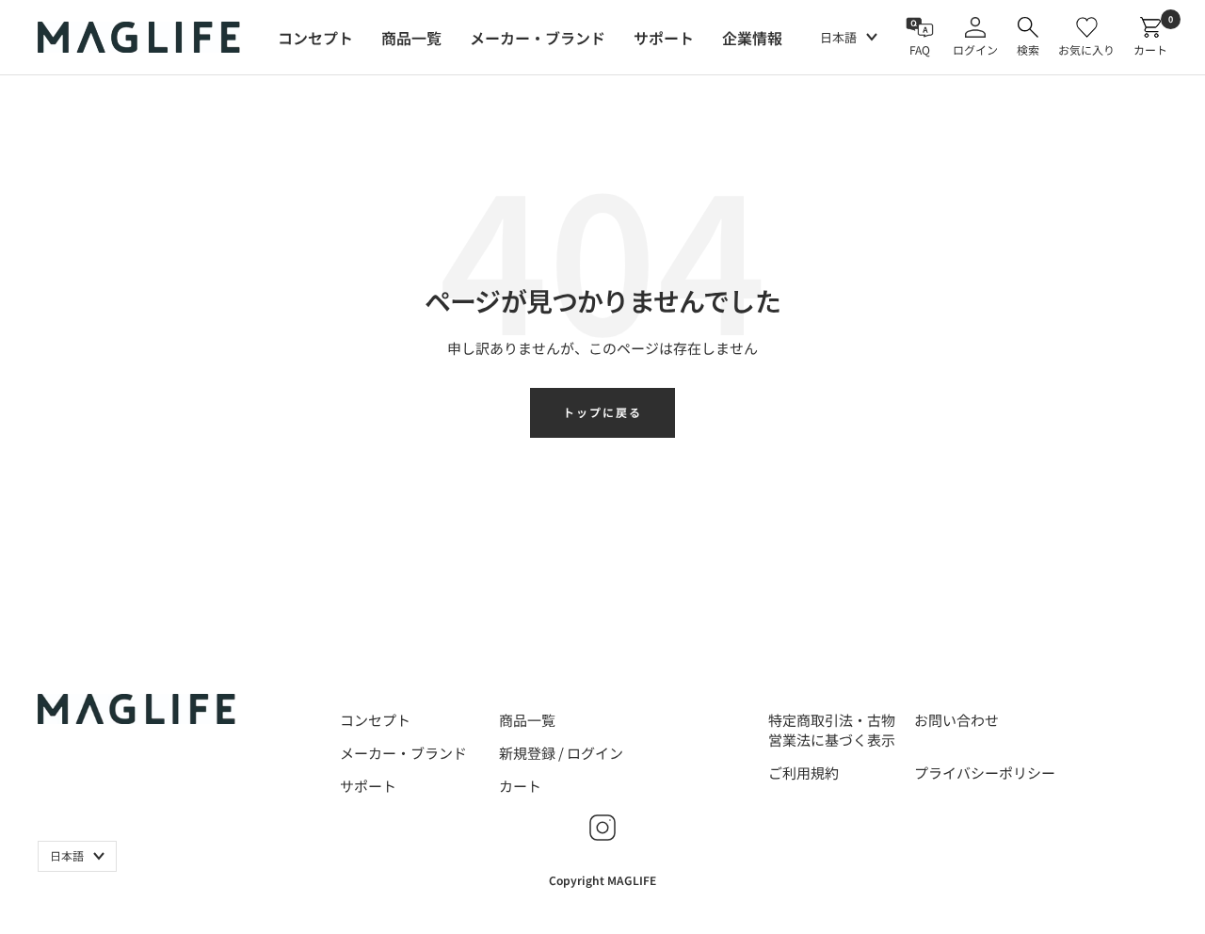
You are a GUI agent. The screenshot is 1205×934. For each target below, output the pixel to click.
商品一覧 (527, 720)
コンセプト (375, 720)
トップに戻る (602, 412)
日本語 (838, 37)
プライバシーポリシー (984, 772)
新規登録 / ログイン (561, 753)
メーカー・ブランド (403, 753)
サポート (368, 786)
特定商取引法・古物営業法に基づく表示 (831, 729)
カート (520, 786)
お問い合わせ (956, 720)
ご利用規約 (803, 772)
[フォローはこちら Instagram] (602, 827)
